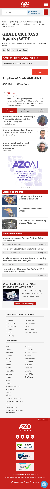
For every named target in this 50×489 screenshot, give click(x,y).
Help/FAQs (29, 374)
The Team (29, 377)
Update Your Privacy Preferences (26, 482)
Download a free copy (24, 303)
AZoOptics (9, 329)
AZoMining (10, 336)
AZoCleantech (11, 326)
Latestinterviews (9, 110)
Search (8, 383)
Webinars (28, 346)
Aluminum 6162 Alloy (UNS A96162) (18, 63)
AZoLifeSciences (31, 332)
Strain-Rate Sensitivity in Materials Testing (23, 248)
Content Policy (11, 407)
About (8, 380)
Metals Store (10, 371)
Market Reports (31, 352)
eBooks (8, 362)
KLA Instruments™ (13, 252)
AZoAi (27, 326)
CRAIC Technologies (14, 244)
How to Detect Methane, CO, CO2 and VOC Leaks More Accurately (23, 270)
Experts (28, 371)
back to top (42, 419)
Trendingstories (41, 110)
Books (8, 359)
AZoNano (9, 320)
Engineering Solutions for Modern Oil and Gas (31, 197)
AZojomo (28, 365)
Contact (9, 392)
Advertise (9, 395)
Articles (8, 349)
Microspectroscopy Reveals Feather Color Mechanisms (23, 239)
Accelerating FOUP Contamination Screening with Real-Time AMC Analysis (24, 259)
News (8, 346)
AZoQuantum (30, 323)
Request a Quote (40, 72)
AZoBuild (9, 332)
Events (8, 368)
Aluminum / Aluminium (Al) (29, 22)
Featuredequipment (25, 110)
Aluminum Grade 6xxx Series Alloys (16, 24)
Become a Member (13, 386)
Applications (30, 359)
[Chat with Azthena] (44, 484)
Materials (28, 356)
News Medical (30, 329)
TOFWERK (10, 264)
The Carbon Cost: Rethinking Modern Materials (33, 221)
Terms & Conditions (13, 398)
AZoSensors (29, 320)
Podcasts (28, 368)
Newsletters (10, 389)
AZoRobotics (10, 323)
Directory (9, 352)
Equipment (10, 356)
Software (9, 377)
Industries (29, 362)
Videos (8, 365)
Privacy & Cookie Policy (14, 401)
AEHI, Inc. (11, 93)
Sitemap (9, 404)
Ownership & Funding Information (14, 411)
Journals (9, 374)
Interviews (29, 349)
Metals (14, 22)
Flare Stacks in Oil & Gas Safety (30, 209)
